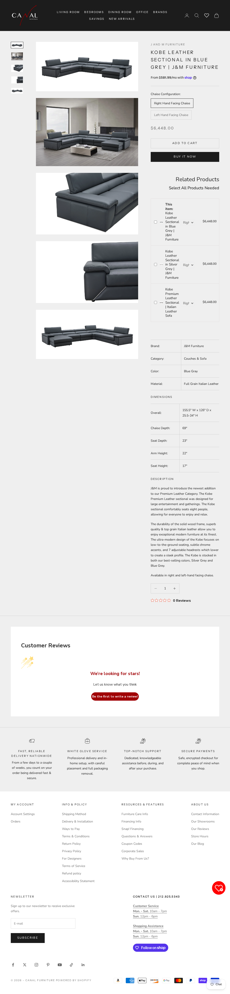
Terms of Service (73, 866)
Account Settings (23, 814)
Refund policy (71, 873)
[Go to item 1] (17, 45)
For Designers (72, 858)
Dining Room (120, 12)
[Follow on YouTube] (60, 965)
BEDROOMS (94, 12)
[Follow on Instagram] (36, 965)
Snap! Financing (133, 829)
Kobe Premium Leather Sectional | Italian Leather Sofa (172, 302)
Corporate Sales (133, 851)
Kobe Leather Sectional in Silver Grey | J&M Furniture (172, 264)
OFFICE (142, 12)
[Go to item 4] (17, 80)
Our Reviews (200, 829)
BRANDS (160, 12)
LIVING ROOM (68, 12)
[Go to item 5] (17, 90)
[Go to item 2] (17, 56)
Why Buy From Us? (135, 858)
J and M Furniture (168, 44)
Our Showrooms (203, 821)
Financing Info (131, 821)
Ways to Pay (71, 829)
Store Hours (199, 836)
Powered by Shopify (74, 980)
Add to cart (185, 143)
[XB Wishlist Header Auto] (206, 15)
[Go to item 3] (17, 68)
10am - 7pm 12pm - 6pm (150, 911)
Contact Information (205, 814)
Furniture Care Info (135, 814)
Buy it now (185, 157)
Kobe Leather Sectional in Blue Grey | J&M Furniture (172, 222)
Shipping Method (74, 814)
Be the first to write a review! (115, 696)
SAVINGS (96, 18)
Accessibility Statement (78, 881)
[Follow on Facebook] (13, 965)
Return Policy (71, 844)
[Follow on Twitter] (24, 965)
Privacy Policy (71, 851)
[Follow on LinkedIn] (83, 965)
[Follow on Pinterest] (48, 965)
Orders (15, 821)
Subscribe (27, 938)
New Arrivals (122, 18)
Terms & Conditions (76, 836)
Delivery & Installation (77, 821)
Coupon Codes (132, 844)
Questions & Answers (137, 836)
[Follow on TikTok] (71, 965)
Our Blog (197, 844)
